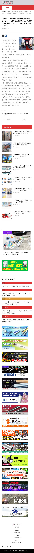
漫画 (6, 114)
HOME (17, 527)
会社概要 (17, 530)
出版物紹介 (17, 532)
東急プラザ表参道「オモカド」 (11, 113)
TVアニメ (21, 113)
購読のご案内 (17, 535)
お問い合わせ (17, 540)
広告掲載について (17, 537)
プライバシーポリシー (17, 542)
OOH (7, 8)
